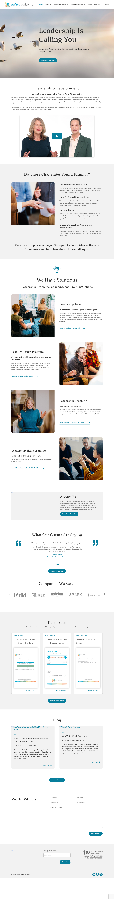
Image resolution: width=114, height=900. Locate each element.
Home (41, 4)
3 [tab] (56, 564)
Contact (106, 4)
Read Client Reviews (57, 571)
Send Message (95, 833)
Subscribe (65, 862)
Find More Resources (57, 700)
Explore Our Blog (57, 780)
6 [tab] (62, 564)
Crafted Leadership (22, 746)
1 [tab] (51, 564)
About (47, 4)
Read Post (46, 765)
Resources (97, 4)
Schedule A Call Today (48, 60)
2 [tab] (53, 564)
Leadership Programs (59, 4)
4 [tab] (58, 564)
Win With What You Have (74, 736)
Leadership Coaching (76, 4)
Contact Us (15, 855)
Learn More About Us (69, 514)
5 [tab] (60, 564)
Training (89, 4)
